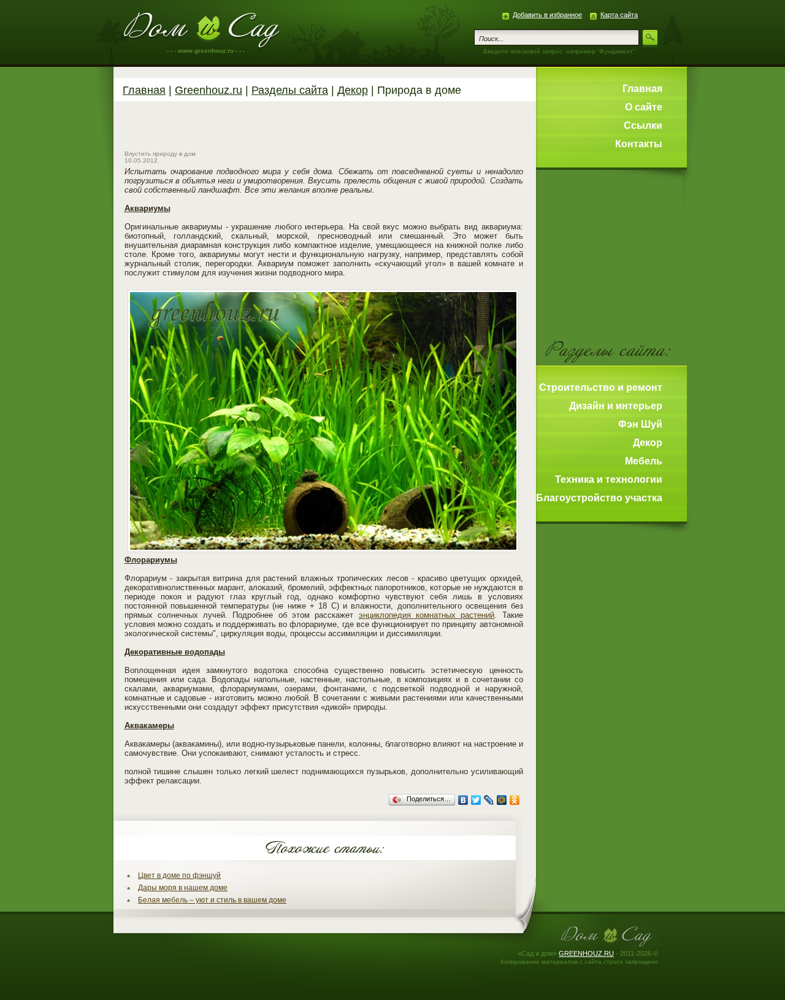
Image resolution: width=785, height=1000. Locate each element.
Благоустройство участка (599, 498)
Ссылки (643, 125)
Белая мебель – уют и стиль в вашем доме (212, 900)
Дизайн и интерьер (615, 406)
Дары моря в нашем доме (183, 887)
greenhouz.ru (586, 953)
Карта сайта (619, 14)
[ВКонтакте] (463, 800)
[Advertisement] (323, 128)
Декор (352, 90)
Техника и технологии (608, 479)
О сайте (643, 107)
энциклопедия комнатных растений (427, 615)
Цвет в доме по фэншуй (179, 875)
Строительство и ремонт (600, 387)
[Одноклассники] (514, 800)
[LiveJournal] (489, 800)
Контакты (638, 144)
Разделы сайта (289, 90)
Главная (144, 90)
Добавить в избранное (547, 14)
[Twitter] (476, 800)
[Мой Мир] (502, 800)
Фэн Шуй (640, 424)
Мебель (643, 461)
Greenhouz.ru (202, 30)
